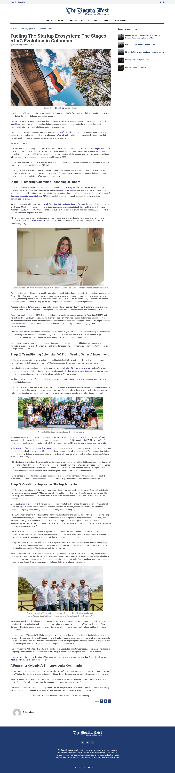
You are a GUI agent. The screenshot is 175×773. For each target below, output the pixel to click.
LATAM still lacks (62, 135)
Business (73, 20)
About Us (13, 2)
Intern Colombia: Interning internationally (140, 44)
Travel (82, 20)
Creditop (102, 657)
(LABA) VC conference (68, 132)
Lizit (97, 657)
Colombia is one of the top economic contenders (39, 187)
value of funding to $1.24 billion (77, 368)
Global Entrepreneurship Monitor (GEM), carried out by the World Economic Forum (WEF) (70, 437)
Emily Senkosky (17, 44)
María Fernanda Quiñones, (43, 221)
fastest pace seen (66, 190)
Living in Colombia (120, 20)
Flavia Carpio (60, 108)
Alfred (21, 660)
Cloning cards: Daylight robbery (137, 60)
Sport (106, 20)
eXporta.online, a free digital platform (43, 307)
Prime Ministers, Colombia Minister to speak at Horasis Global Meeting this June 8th (142, 37)
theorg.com (79, 432)
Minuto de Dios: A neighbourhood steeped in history (144, 52)
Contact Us (21, 2)
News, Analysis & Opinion (55, 20)
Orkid (13, 660)
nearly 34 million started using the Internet (61, 204)
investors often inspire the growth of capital (33, 448)
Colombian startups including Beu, (74, 657)
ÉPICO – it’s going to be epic (135, 68)
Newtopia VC (87, 387)
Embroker (25, 504)
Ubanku (91, 657)
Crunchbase (15, 124)
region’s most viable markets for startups (74, 671)
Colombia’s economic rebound (23, 196)
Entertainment (93, 20)
